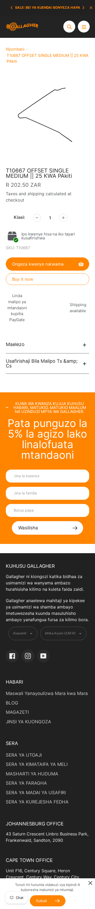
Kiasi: (19, 217)
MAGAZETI (17, 712)
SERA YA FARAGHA (26, 783)
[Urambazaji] (84, 27)
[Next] (83, 7)
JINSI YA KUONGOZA (28, 721)
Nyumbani (15, 49)
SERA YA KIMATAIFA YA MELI (37, 764)
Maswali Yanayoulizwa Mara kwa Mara (47, 693)
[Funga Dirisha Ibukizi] (90, 883)
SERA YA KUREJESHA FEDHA (37, 802)
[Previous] (12, 7)
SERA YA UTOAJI (24, 755)
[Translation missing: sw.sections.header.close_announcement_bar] (91, 7)
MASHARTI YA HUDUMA (32, 773)
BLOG (12, 703)
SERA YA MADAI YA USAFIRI (36, 792)
